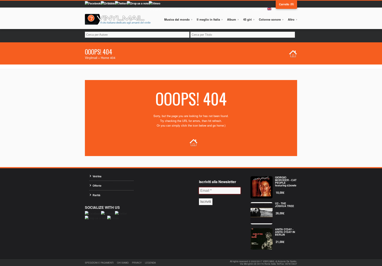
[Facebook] (93, 3)
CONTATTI (191, 9)
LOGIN (256, 9)
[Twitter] (121, 3)
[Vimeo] (154, 3)
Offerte (97, 186)
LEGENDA (210, 9)
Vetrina (97, 176)
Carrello (284, 4)
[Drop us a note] (138, 3)
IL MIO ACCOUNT (235, 9)
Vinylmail (91, 57)
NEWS (174, 9)
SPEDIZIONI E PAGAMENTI (99, 262)
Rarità (96, 195)
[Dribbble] (108, 3)
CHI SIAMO (157, 9)
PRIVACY (137, 262)
